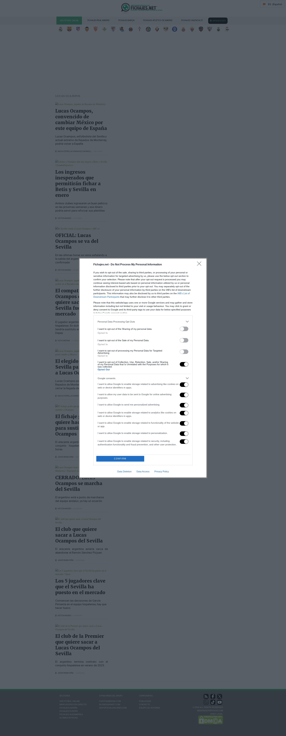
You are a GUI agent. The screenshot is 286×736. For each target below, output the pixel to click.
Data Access (143, 471)
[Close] (200, 265)
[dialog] (143, 368)
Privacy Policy (161, 471)
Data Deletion (124, 471)
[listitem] (143, 321)
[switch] (184, 329)
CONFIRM (120, 458)
